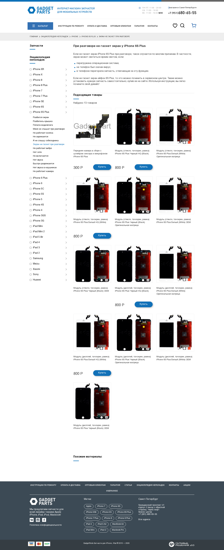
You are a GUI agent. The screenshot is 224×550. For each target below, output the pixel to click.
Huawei (37, 280)
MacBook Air (118, 524)
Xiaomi (36, 269)
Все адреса (144, 520)
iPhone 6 (37, 183)
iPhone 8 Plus (40, 85)
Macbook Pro (118, 530)
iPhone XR (38, 69)
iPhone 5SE (91, 512)
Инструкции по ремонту (71, 26)
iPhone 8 (37, 80)
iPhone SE (38, 102)
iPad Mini (38, 226)
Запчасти (36, 46)
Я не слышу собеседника (46, 141)
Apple (88, 506)
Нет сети (37, 152)
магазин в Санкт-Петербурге (182, 7)
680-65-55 (182, 12)
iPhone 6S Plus (41, 112)
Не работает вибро (42, 148)
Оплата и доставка (97, 26)
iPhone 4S (38, 205)
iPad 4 (36, 242)
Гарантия (139, 26)
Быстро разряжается (43, 164)
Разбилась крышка (42, 121)
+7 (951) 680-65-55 (147, 514)
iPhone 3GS (39, 216)
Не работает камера (43, 171)
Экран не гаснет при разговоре (48, 144)
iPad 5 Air (38, 237)
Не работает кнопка (43, 133)
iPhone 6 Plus (40, 178)
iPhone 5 (37, 199)
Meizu (36, 264)
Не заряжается (40, 137)
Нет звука (38, 160)
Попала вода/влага (43, 125)
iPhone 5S (38, 194)
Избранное (112, 491)
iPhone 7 (37, 91)
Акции (186, 485)
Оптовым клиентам (120, 26)
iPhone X (37, 75)
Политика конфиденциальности (46, 525)
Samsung (38, 258)
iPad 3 (36, 248)
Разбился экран (41, 117)
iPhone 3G (38, 221)
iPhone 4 (37, 210)
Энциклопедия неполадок (150, 485)
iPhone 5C (38, 189)
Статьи (128, 485)
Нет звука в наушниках (45, 168)
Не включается (40, 156)
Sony (36, 274)
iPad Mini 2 (39, 232)
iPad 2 (36, 253)
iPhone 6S (38, 107)
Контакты (153, 26)
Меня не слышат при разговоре (49, 129)
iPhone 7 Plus (40, 96)
